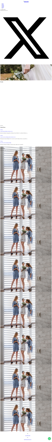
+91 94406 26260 (27, 435)
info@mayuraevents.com (27, 439)
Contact (3, 7)
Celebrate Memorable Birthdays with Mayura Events (6, 131)
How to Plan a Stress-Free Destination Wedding (5, 142)
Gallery (3, 6)
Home (3, 3)
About (3, 4)
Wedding (1, 129)
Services (3, 5)
